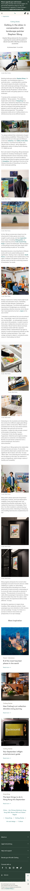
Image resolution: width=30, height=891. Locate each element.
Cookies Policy (9, 888)
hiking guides (19, 240)
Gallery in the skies (22, 140)
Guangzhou (6, 161)
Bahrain (6, 875)
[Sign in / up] (28, 13)
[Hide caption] (25, 131)
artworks (10, 140)
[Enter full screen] (27, 131)
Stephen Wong (21, 78)
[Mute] (4, 131)
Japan (22, 311)
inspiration (23, 238)
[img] (28, 1)
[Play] (15, 126)
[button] (28, 884)
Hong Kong (19, 101)
